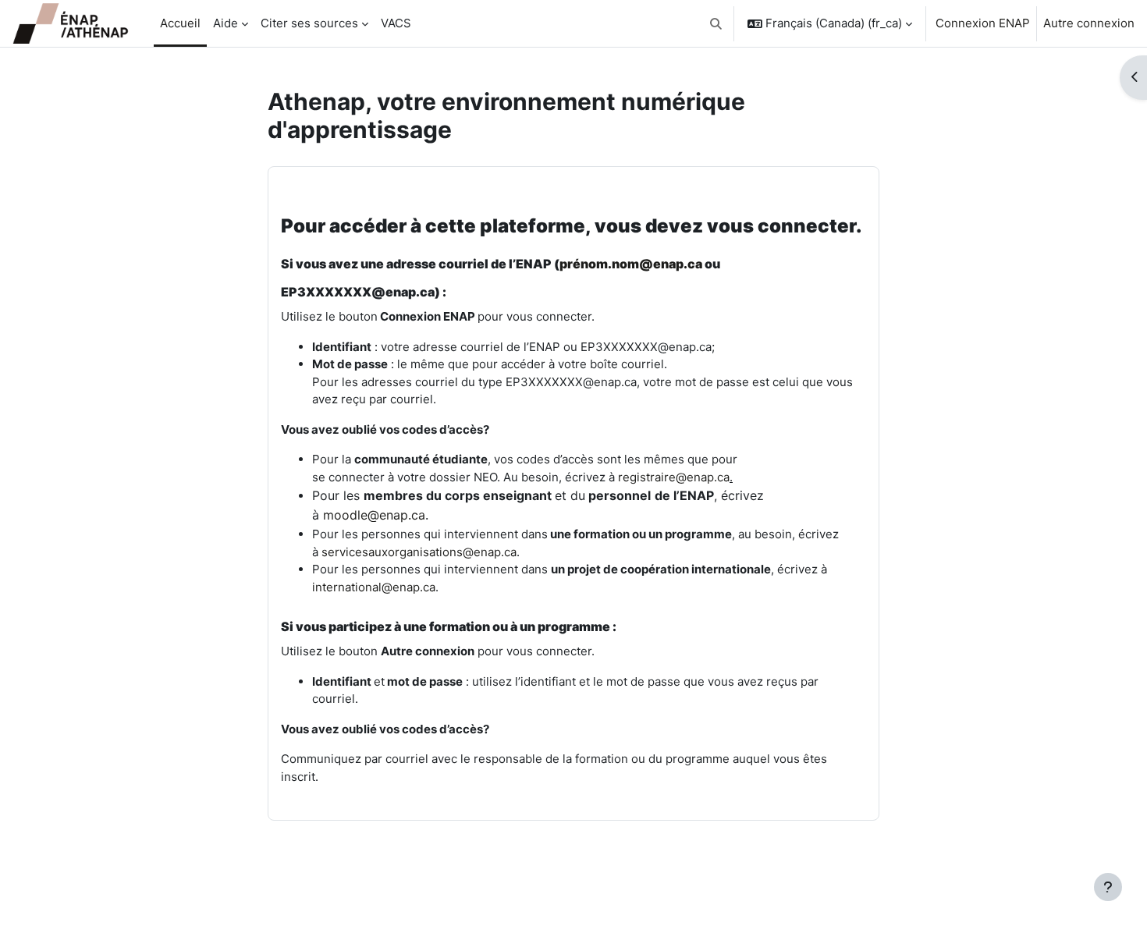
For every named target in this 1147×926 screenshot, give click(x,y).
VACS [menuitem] (396, 23)
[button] (716, 23)
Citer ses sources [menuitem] (309, 23)
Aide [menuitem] (225, 23)
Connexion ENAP (983, 23)
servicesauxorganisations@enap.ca (419, 552)
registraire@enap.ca (674, 477)
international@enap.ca (373, 587)
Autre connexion (1089, 23)
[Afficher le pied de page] (1108, 887)
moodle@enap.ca (374, 515)
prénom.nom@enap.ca (630, 263)
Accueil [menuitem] (180, 23)
